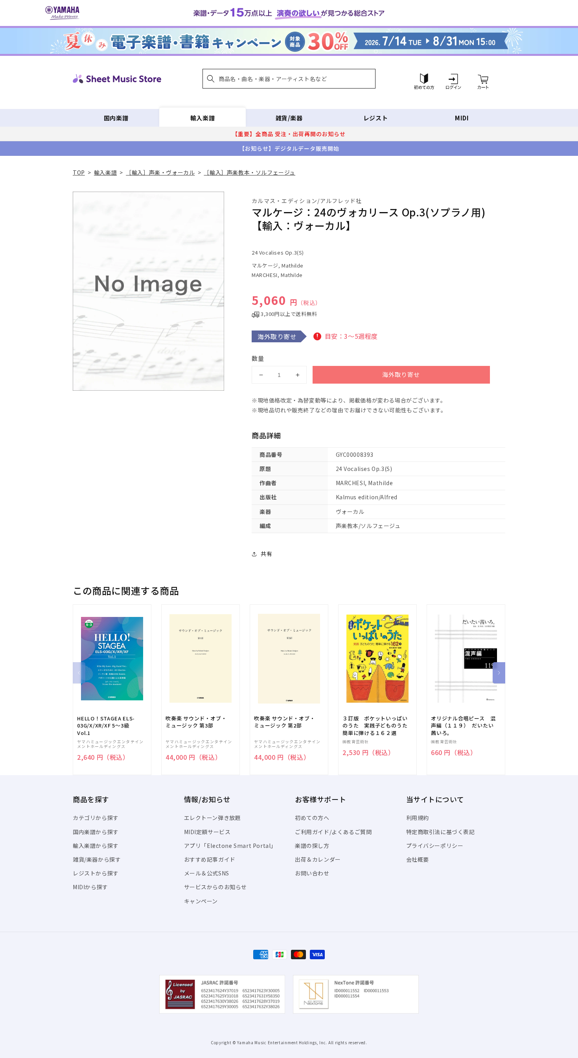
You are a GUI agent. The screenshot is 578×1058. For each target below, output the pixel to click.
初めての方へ (312, 818)
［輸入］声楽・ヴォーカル (160, 172)
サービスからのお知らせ (215, 887)
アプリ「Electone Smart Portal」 (230, 845)
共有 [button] (266, 554)
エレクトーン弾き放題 (212, 818)
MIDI (462, 118)
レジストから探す (96, 873)
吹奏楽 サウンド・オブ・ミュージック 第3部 (196, 722)
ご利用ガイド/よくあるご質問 (333, 832)
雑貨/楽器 (289, 118)
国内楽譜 (116, 118)
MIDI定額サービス (207, 832)
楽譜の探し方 (312, 845)
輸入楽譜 (202, 118)
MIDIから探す (90, 887)
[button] (289, 79)
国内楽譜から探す (96, 832)
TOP (79, 172)
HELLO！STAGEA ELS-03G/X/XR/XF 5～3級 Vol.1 (106, 725)
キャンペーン (201, 901)
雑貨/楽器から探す (97, 859)
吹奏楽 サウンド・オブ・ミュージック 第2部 (284, 722)
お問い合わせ (312, 873)
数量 (258, 358)
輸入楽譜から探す (96, 845)
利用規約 (417, 818)
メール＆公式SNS (206, 873)
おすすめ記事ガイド (210, 859)
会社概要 (417, 859)
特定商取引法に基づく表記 (440, 832)
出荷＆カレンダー (318, 859)
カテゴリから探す (96, 818)
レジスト (375, 118)
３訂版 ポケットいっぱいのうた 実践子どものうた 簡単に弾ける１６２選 (377, 725)
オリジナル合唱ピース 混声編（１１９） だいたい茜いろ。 (463, 725)
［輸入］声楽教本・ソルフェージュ (249, 172)
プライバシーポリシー (435, 845)
